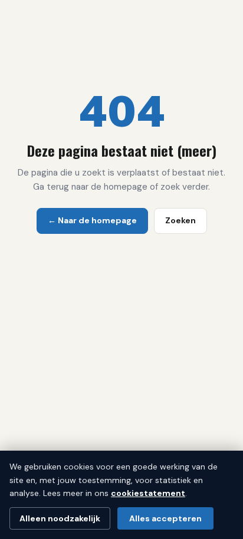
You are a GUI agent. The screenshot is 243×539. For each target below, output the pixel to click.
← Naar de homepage (92, 220)
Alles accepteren (165, 518)
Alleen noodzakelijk (59, 518)
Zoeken (180, 220)
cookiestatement (148, 493)
